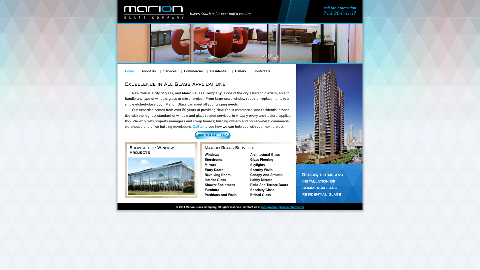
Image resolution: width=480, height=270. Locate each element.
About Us (149, 71)
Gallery (240, 71)
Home (129, 71)
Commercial (193, 71)
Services (169, 71)
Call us (198, 126)
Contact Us (262, 71)
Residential (219, 71)
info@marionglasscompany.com (282, 207)
